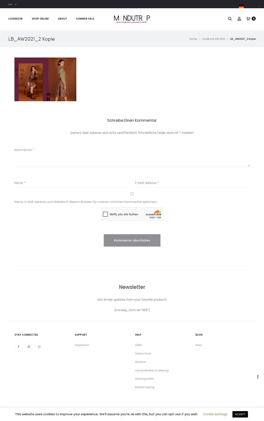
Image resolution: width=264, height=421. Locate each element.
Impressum (82, 345)
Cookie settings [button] (215, 414)
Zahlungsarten (144, 378)
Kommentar (24, 150)
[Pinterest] (29, 346)
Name (19, 183)
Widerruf (140, 362)
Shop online (40, 18)
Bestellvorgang (144, 387)
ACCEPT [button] (240, 414)
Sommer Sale (85, 18)
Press (199, 345)
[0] (248, 18)
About (62, 18)
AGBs (138, 345)
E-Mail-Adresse (147, 183)
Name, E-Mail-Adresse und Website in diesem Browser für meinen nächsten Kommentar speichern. (86, 202)
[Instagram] (39, 346)
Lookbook (15, 18)
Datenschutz (143, 353)
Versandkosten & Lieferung (152, 370)
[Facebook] (18, 346)
